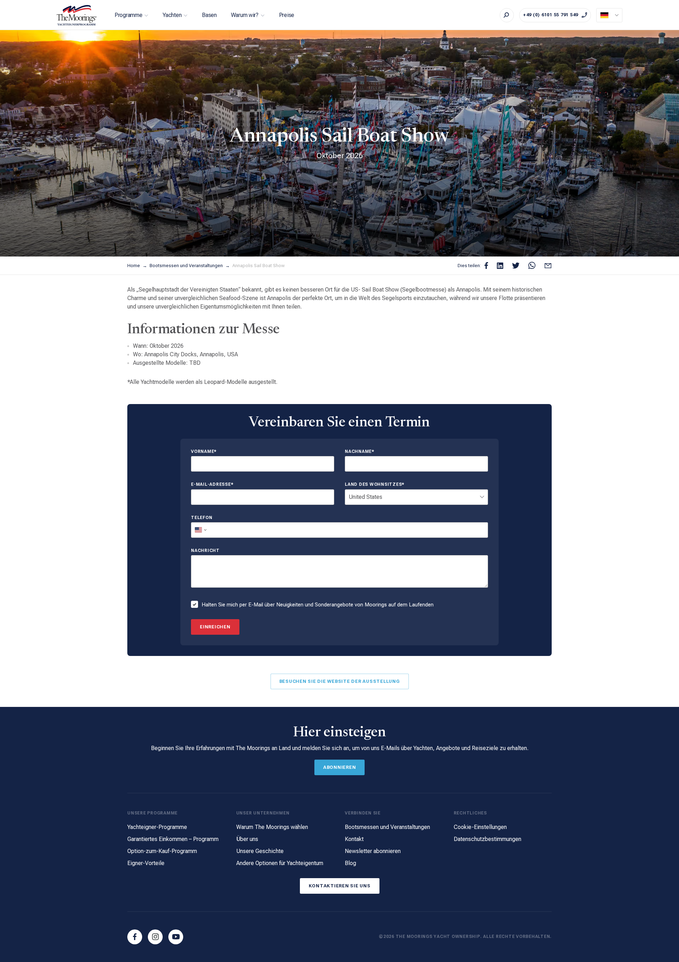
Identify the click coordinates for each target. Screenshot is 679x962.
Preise (286, 15)
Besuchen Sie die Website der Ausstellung (339, 681)
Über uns (247, 839)
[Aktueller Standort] (609, 15)
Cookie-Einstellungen (480, 827)
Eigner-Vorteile (145, 863)
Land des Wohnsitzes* (375, 484)
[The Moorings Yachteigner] (77, 15)
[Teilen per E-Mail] (548, 265)
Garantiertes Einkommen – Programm (173, 839)
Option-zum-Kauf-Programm (162, 851)
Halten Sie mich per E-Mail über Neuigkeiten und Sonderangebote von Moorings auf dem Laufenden (318, 604)
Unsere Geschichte (260, 851)
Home (134, 265)
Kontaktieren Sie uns (340, 885)
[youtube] (175, 936)
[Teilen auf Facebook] (486, 265)
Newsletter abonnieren (373, 851)
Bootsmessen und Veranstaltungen (187, 265)
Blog (350, 863)
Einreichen (215, 626)
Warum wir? (245, 15)
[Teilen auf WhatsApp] (531, 265)
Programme (128, 15)
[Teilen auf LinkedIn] (500, 266)
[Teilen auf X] (516, 266)
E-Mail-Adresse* (212, 484)
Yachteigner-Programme (157, 827)
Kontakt (354, 839)
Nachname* (360, 451)
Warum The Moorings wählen (272, 827)
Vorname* (204, 451)
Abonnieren (339, 767)
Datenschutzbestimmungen (487, 839)
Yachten (172, 15)
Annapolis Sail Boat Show (258, 265)
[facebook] (134, 936)
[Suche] (507, 15)
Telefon (201, 517)
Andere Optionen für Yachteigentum (279, 863)
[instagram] (155, 936)
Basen (209, 15)
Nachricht (205, 550)
